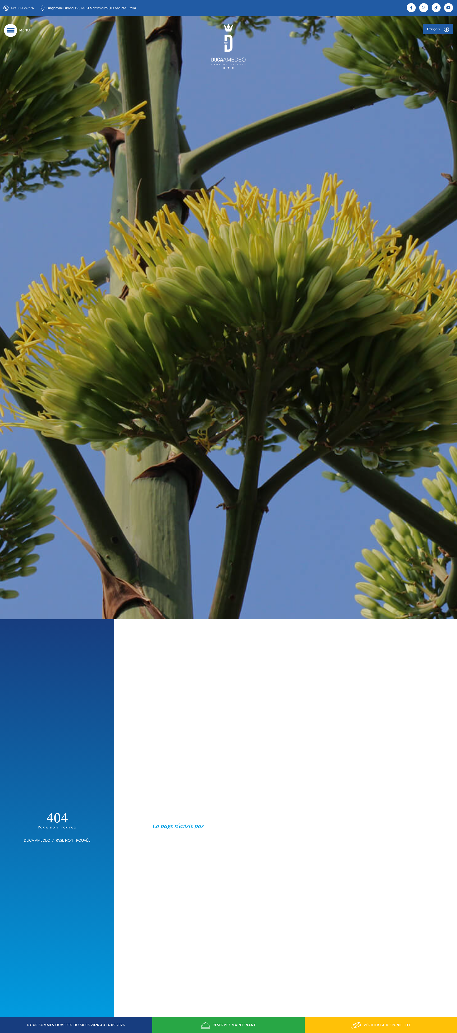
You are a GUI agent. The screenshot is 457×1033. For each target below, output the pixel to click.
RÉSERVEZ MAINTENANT (234, 1025)
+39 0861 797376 (22, 8)
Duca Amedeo (37, 841)
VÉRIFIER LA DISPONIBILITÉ (387, 1025)
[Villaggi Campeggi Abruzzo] (228, 46)
